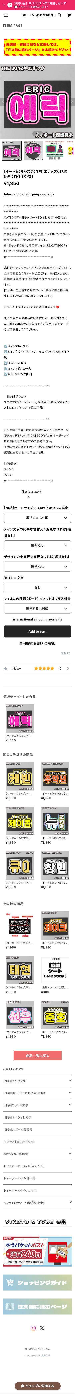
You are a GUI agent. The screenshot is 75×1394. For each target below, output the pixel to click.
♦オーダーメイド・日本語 (19, 1178)
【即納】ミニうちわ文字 (17, 1117)
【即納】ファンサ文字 (15, 1105)
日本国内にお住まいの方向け (38, 643)
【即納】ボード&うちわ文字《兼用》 (24, 1093)
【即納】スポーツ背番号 (17, 1129)
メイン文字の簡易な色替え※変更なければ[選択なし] (37, 532)
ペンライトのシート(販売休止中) (23, 1202)
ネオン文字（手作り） (16, 1154)
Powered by (33, 1355)
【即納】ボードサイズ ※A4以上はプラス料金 (36, 508)
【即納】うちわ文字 (14, 1081)
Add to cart (37, 631)
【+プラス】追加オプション (19, 1141)
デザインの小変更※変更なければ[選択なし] (36, 557)
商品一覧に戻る (37, 1056)
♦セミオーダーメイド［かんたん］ (24, 1166)
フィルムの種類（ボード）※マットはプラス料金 (37, 599)
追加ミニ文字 (14, 578)
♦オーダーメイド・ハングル (20, 1190)
